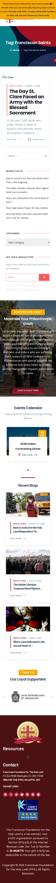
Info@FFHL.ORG (32, 780)
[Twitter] (16, 794)
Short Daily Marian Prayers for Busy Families (27, 208)
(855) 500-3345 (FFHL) (13, 780)
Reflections (15, 86)
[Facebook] (5, 794)
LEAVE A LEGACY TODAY (28, 390)
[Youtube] (21, 794)
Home (16, 50)
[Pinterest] (32, 794)
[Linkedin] (27, 794)
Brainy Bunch (38, 139)
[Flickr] (38, 794)
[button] (4, 696)
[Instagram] (11, 794)
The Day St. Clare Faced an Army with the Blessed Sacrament (26, 102)
